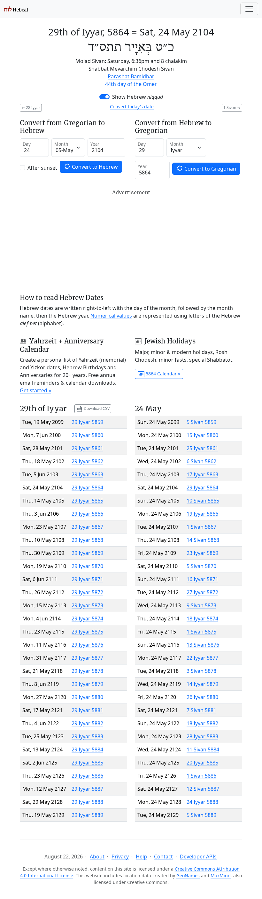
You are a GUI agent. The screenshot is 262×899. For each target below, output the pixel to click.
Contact (163, 856)
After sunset (42, 167)
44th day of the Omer (131, 84)
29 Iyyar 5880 (87, 697)
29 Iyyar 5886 (87, 775)
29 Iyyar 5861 (87, 448)
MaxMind (221, 875)
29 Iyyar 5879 (87, 684)
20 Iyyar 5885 (202, 762)
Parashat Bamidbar (131, 76)
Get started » (35, 390)
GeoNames (188, 875)
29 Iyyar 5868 (87, 539)
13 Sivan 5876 (203, 644)
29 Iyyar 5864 (87, 487)
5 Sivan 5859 (201, 422)
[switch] (104, 96)
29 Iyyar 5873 (87, 605)
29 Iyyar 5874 (87, 618)
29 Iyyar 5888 (87, 801)
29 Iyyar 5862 (87, 461)
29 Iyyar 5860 (87, 435)
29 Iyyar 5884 (87, 749)
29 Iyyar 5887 (87, 788)
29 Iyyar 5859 (87, 422)
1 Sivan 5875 (201, 631)
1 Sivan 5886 (201, 775)
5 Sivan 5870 (201, 566)
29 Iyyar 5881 (87, 710)
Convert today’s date (132, 107)
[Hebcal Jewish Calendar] (16, 9)
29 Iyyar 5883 (87, 736)
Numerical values (111, 315)
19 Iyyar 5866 (202, 513)
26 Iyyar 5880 (202, 697)
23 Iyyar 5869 (202, 553)
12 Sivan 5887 (203, 788)
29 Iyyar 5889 (87, 814)
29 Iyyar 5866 (87, 513)
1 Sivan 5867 (201, 526)
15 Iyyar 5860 (202, 435)
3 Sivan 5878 (201, 670)
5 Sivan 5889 (201, 814)
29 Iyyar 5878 (87, 670)
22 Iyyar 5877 (202, 657)
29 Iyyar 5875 (87, 631)
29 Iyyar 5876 (87, 644)
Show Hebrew (137, 96)
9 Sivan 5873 (201, 605)
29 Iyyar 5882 (87, 723)
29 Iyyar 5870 (87, 566)
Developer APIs (198, 856)
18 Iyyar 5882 (202, 723)
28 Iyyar (30, 107)
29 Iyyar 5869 (87, 553)
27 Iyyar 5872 (202, 592)
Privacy (120, 856)
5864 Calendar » (162, 374)
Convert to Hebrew (94, 166)
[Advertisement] (131, 241)
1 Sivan (232, 107)
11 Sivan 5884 (203, 749)
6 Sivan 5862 (201, 461)
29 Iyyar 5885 (87, 762)
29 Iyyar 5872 (87, 592)
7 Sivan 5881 (201, 710)
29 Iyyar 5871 (87, 579)
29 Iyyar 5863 (87, 474)
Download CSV (96, 408)
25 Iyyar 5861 (202, 448)
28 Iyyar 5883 (202, 736)
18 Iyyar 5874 (202, 618)
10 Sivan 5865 (203, 500)
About (97, 856)
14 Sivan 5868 (203, 539)
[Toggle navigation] (249, 9)
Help (141, 856)
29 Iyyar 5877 (87, 657)
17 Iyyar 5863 (202, 474)
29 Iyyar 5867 (87, 526)
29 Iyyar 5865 (87, 500)
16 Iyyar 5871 (202, 579)
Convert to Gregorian (209, 168)
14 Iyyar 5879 (202, 684)
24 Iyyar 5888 (202, 801)
